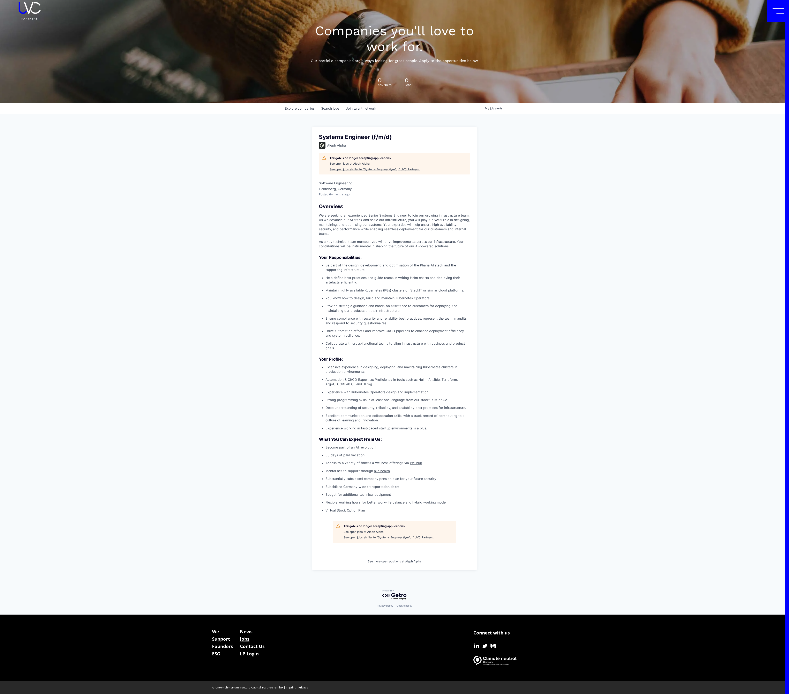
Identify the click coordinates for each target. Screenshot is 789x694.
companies (300, 108)
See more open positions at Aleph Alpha (394, 561)
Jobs (244, 639)
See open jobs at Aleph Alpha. (350, 163)
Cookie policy (404, 605)
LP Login (249, 654)
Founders (222, 646)
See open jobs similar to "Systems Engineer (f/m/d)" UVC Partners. (375, 169)
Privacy (303, 687)
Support (221, 639)
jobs (330, 108)
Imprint (291, 687)
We (215, 631)
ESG (216, 654)
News (246, 631)
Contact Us (252, 646)
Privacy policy (385, 605)
